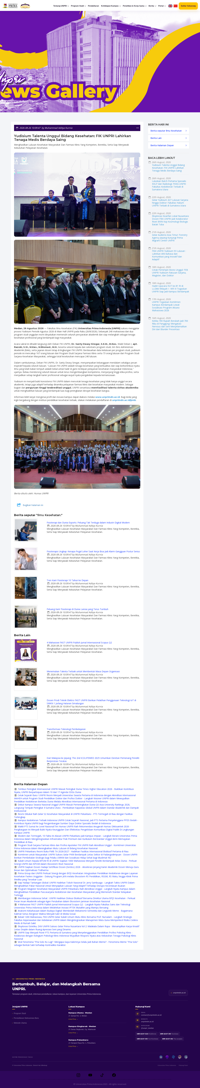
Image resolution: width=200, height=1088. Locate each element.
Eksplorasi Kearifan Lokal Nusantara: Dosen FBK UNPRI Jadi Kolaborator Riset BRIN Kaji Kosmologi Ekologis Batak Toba (170, 220)
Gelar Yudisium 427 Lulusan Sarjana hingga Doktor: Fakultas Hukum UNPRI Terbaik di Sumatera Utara (170, 202)
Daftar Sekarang (188, 6)
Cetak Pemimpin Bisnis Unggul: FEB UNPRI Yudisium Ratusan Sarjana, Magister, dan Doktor (170, 272)
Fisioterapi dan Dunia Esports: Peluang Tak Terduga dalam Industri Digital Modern (88, 522)
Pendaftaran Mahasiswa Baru (26, 1018)
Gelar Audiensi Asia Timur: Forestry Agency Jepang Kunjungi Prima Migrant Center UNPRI (169, 237)
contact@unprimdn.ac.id (151, 1015)
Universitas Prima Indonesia (167, 1065)
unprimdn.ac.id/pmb (124, 400)
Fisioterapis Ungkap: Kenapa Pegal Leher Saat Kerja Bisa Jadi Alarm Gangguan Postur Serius (93, 551)
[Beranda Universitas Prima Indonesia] (21, 6)
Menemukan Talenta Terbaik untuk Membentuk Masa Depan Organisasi (83, 671)
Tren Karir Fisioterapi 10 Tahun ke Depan (67, 580)
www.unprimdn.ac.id (107, 397)
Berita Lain (156, 138)
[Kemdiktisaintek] (161, 1057)
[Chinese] (175, 6)
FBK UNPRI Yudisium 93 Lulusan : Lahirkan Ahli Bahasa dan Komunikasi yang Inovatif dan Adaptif (169, 255)
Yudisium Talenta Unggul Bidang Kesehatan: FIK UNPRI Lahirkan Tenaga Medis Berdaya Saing (168, 167)
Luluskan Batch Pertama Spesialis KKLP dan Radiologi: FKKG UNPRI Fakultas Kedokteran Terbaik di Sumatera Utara (169, 185)
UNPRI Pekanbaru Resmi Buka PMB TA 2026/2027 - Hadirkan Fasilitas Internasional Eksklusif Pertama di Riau (73, 851)
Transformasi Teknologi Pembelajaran (66, 729)
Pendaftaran (93, 6)
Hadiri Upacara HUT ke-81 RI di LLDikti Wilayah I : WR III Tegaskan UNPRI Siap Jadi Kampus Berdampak (170, 288)
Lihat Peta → (73, 1019)
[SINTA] (186, 1057)
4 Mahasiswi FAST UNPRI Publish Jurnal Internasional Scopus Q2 (79, 642)
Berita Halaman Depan (162, 145)
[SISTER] (173, 1057)
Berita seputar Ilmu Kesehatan (166, 130)
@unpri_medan (147, 1028)
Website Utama (20, 1023)
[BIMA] (180, 1057)
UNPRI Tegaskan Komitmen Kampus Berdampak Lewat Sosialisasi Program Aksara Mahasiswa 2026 (166, 306)
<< (137, 127)
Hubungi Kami (183, 1065)
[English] (170, 6)
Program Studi (20, 1013)
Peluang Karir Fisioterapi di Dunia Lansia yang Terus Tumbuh (77, 609)
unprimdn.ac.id (179, 993)
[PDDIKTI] (167, 1057)
